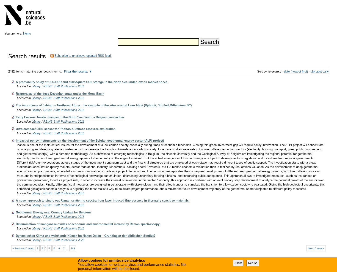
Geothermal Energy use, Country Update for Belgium (53, 212)
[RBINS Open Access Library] (27, 16)
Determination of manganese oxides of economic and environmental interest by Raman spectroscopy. (88, 224)
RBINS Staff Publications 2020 (63, 240)
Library (36, 86)
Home (27, 33)
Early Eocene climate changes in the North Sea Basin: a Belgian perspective (70, 117)
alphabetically (320, 71)
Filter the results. (76, 71)
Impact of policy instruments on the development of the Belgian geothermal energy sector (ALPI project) (90, 140)
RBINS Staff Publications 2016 (63, 86)
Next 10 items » (316, 248)
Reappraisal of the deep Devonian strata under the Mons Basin (60, 93)
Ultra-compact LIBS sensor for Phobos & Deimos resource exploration (66, 129)
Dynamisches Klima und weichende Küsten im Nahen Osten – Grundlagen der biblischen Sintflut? (85, 235)
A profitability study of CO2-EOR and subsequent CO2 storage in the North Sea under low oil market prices (91, 82)
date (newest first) (296, 71)
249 (73, 248)
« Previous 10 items (23, 248)
